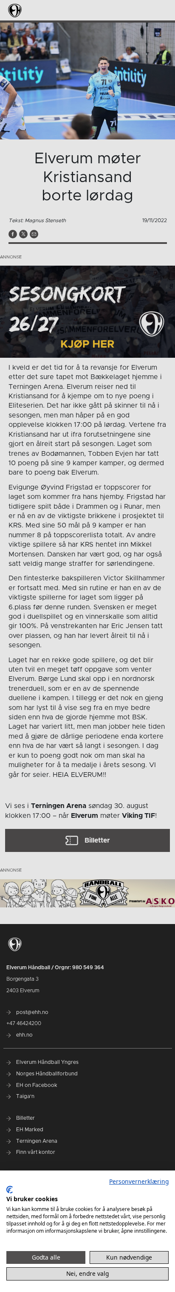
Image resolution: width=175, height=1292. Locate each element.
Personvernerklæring (139, 1181)
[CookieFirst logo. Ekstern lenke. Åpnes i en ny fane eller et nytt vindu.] (9, 1190)
